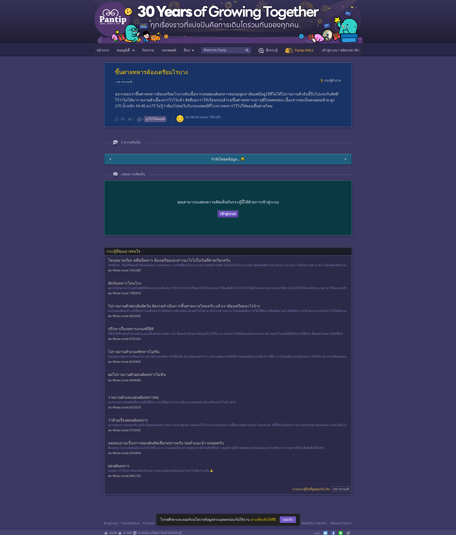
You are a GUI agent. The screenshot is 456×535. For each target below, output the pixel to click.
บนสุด (113, 533)
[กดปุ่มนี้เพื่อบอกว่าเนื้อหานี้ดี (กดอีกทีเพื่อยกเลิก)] (122, 119)
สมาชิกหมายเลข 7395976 (124, 293)
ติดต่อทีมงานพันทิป (314, 523)
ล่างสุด (127, 533)
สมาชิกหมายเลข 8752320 (124, 339)
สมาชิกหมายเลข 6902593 (124, 316)
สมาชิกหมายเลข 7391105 (202, 117)
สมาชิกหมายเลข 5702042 (124, 430)
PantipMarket (130, 523)
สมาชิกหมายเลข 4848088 (124, 380)
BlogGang (111, 523)
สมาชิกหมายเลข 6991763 (124, 476)
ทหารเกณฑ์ (124, 82)
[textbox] (226, 50)
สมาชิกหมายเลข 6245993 (124, 361)
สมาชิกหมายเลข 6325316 (124, 407)
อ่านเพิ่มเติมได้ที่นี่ (263, 519)
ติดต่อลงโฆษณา (341, 523)
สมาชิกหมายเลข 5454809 (124, 453)
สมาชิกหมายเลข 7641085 (124, 270)
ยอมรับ (288, 519)
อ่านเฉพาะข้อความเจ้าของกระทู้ (159, 533)
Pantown (149, 523)
